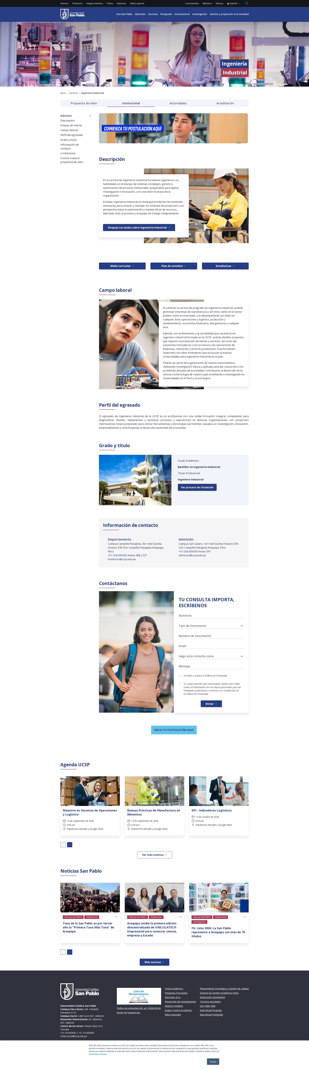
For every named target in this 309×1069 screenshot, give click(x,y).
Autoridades (178, 103)
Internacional (182, 14)
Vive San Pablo (124, 14)
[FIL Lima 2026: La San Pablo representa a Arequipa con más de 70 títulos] (219, 897)
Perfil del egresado (71, 135)
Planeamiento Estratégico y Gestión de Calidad (224, 988)
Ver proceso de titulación (197, 487)
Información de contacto (69, 146)
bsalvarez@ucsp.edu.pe (122, 559)
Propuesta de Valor (83, 103)
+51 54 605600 (86, 1032)
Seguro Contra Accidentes (178, 1010)
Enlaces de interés (71, 125)
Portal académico (174, 988)
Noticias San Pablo (73, 917)
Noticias (219, 3)
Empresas (121, 3)
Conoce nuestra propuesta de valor (71, 160)
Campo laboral (69, 130)
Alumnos (64, 3)
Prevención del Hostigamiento (180, 1001)
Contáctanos (68, 153)
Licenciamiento (192, 3)
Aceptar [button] (213, 1061)
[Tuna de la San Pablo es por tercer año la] (90, 897)
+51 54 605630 (68, 1032)
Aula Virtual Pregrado (211, 1010)
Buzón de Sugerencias (128, 1012)
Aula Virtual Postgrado (211, 1014)
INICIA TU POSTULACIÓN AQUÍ (173, 730)
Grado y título (68, 140)
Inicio (63, 92)
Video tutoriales (173, 1014)
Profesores (77, 3)
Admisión (140, 14)
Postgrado (166, 14)
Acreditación (225, 103)
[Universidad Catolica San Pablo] (72, 14)
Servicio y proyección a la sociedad (229, 14)
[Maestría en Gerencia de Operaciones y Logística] (90, 791)
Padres (110, 3)
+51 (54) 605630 (117, 555)
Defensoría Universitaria (212, 997)
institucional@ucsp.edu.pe (73, 1036)
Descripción (67, 120)
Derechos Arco (172, 997)
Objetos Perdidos (174, 1005)
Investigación (199, 14)
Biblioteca (207, 3)
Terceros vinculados (210, 1001)
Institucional (131, 103)
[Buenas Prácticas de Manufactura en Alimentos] (154, 791)
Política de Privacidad (216, 675)
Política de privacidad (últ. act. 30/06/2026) (139, 1008)
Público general (137, 3)
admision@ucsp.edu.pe (192, 555)
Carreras (153, 14)
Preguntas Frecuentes (176, 992)
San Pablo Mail (207, 1005)
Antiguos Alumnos (94, 3)
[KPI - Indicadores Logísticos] (219, 791)
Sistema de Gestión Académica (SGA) (219, 992)
